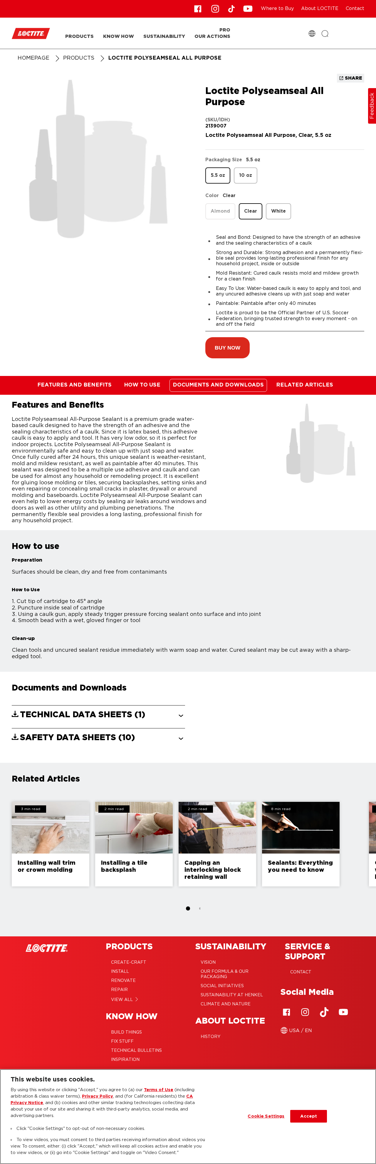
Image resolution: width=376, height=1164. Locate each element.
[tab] (188, 908)
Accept (308, 1116)
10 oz (245, 175)
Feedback (372, 106)
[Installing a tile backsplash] (134, 844)
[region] (188, 1116)
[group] (188, 857)
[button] (227, 347)
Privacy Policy (97, 1096)
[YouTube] (343, 1012)
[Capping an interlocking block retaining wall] (217, 844)
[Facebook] (286, 1012)
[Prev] (6, 847)
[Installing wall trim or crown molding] (50, 844)
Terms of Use (158, 1090)
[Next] (370, 847)
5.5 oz (218, 175)
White (278, 211)
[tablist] (188, 908)
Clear (250, 211)
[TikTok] (324, 1012)
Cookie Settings (266, 1116)
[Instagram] (305, 1012)
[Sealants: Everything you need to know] (301, 844)
